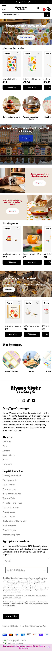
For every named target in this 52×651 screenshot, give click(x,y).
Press (5, 460)
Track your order (10, 480)
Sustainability (9, 455)
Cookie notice (9, 516)
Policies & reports (11, 507)
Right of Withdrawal (12, 494)
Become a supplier (11, 535)
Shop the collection (26, 37)
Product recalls (9, 525)
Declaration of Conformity (15, 521)
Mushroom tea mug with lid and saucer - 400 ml (11, 254)
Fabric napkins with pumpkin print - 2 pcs (32, 79)
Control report (9, 530)
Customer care (9, 489)
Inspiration (7, 464)
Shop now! (39, 183)
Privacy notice (9, 512)
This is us (7, 441)
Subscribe (11, 616)
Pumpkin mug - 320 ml (31, 254)
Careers (6, 451)
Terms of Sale (9, 498)
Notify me (26, 138)
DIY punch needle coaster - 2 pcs (13, 326)
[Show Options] (45, 570)
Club (5, 446)
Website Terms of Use (12, 503)
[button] (4, 8)
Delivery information (12, 475)
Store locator (9, 484)
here (26, 648)
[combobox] (26, 570)
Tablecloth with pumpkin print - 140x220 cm (9, 79)
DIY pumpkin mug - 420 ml (31, 326)
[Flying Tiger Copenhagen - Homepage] (21, 8)
